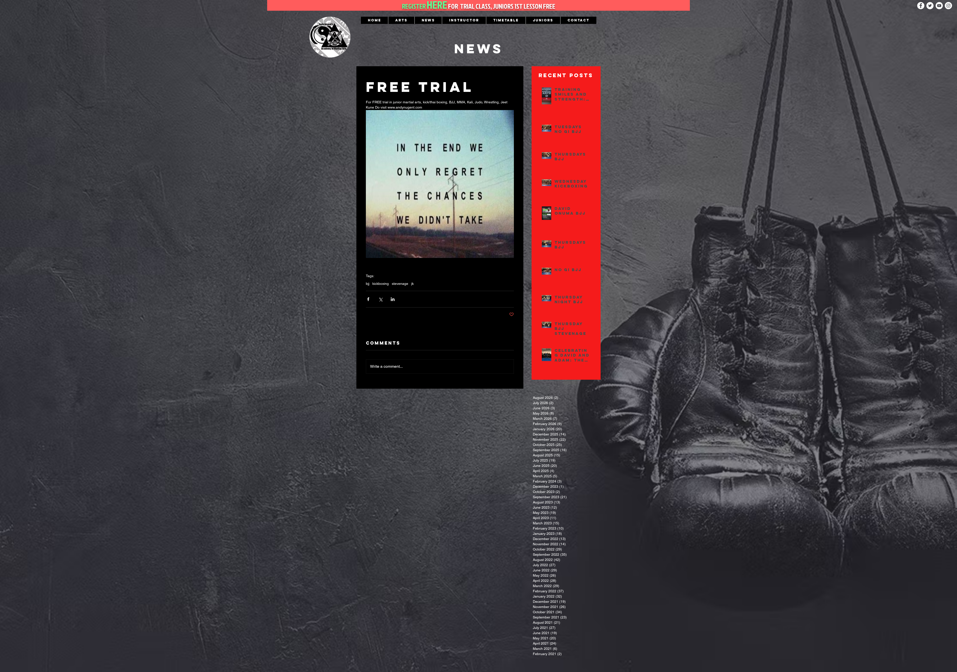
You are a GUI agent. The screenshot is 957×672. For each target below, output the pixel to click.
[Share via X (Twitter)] (380, 299)
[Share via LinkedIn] (392, 299)
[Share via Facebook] (368, 299)
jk (412, 284)
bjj (367, 284)
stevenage (400, 284)
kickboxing (380, 284)
